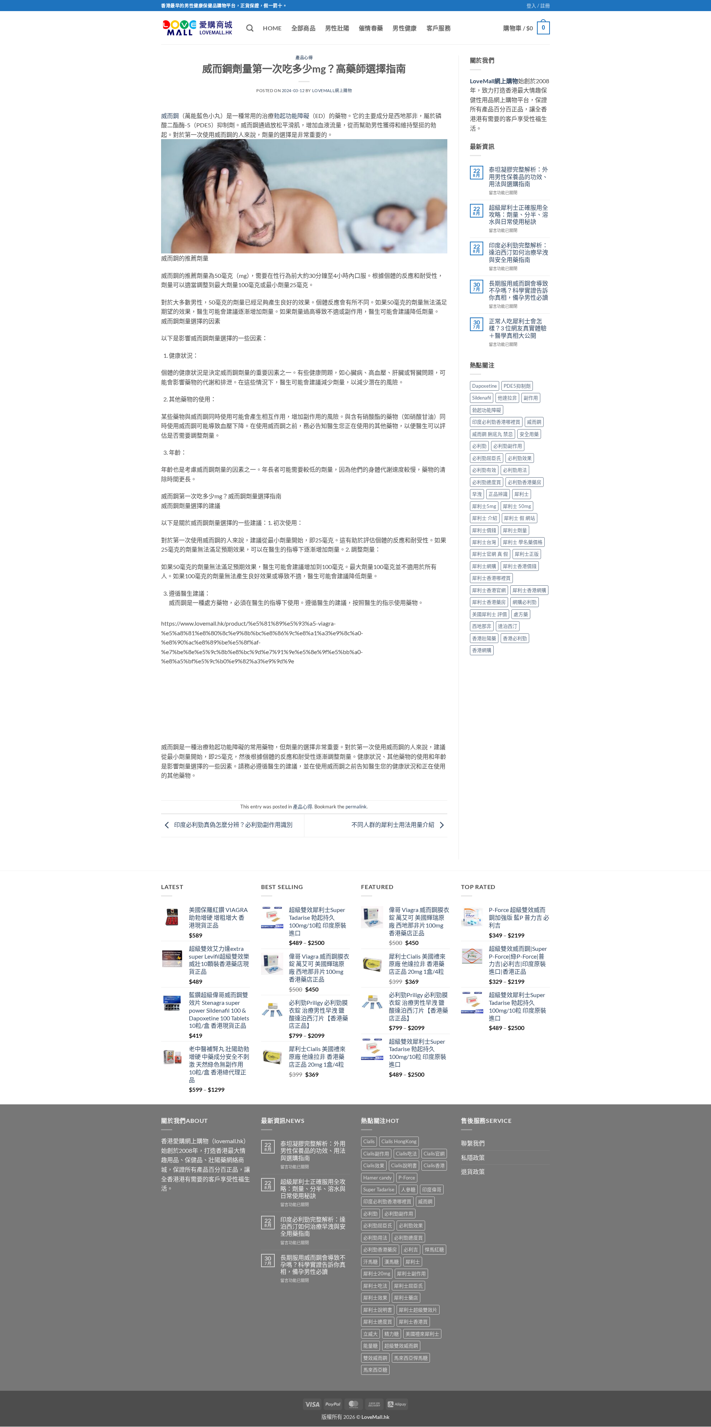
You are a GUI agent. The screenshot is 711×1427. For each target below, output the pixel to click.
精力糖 (391, 1333)
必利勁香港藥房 (524, 482)
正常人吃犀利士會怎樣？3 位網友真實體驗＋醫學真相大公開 (518, 328)
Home (272, 27)
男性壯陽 (337, 27)
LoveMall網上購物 (332, 90)
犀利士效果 (375, 1297)
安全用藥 (529, 434)
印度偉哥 (431, 1189)
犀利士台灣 (484, 542)
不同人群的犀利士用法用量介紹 (393, 824)
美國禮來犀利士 (422, 1333)
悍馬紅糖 (434, 1249)
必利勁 (479, 446)
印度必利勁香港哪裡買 (496, 422)
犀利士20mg (376, 1273)
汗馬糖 (370, 1262)
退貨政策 (473, 1171)
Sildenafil (481, 398)
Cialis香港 (434, 1165)
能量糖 (370, 1346)
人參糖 (408, 1189)
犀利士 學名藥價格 (523, 542)
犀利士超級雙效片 (418, 1309)
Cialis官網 (434, 1153)
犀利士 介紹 (484, 518)
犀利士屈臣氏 (408, 1286)
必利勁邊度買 (486, 482)
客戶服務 (439, 27)
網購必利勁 (525, 602)
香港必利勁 (515, 638)
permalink (356, 807)
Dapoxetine (484, 386)
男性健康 (405, 27)
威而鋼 (170, 115)
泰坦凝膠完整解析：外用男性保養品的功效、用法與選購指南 (518, 176)
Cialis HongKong (399, 1141)
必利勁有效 (484, 470)
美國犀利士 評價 (489, 614)
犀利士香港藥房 (489, 602)
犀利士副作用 (411, 1273)
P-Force (406, 1177)
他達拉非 (507, 398)
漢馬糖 (391, 1262)
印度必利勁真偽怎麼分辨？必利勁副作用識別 (233, 824)
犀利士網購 (484, 566)
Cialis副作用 (376, 1153)
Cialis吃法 (406, 1153)
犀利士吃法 (375, 1286)
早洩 (477, 494)
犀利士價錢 (484, 530)
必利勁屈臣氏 (486, 458)
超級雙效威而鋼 (401, 1346)
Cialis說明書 (404, 1165)
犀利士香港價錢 (520, 566)
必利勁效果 (520, 458)
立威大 (370, 1333)
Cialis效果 (373, 1165)
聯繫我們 (473, 1143)
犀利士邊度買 (377, 1322)
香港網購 (481, 650)
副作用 (531, 398)
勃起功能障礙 (291, 115)
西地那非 (481, 626)
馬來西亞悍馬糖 (411, 1357)
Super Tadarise (378, 1189)
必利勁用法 (515, 470)
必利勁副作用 (507, 446)
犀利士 (521, 494)
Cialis (369, 1141)
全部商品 (303, 27)
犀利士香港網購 (529, 590)
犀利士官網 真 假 (490, 554)
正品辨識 (498, 494)
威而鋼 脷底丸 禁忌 (492, 434)
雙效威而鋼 (375, 1357)
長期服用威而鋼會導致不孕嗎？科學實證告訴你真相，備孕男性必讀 (518, 290)
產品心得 (304, 57)
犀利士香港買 (413, 1322)
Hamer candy (377, 1177)
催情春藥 (371, 27)
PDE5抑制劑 (517, 386)
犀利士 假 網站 (519, 518)
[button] (538, 5)
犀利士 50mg (517, 506)
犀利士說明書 (377, 1309)
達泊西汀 (507, 626)
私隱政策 (473, 1157)
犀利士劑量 (515, 530)
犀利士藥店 (406, 1297)
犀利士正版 (527, 554)
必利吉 (411, 1249)
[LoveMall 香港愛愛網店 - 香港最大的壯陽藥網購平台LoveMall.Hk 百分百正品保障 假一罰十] (198, 27)
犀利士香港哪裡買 (491, 578)
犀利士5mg (484, 506)
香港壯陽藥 (484, 638)
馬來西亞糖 (375, 1370)
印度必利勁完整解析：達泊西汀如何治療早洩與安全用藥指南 (518, 252)
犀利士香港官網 (489, 590)
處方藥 (521, 614)
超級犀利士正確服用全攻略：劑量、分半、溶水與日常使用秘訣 (518, 214)
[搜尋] (249, 28)
